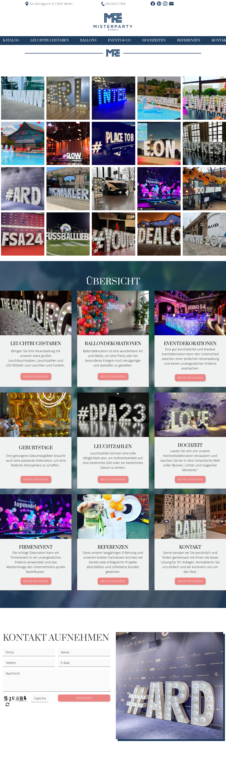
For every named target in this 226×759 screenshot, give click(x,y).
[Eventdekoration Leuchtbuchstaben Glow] (68, 143)
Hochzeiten (154, 40)
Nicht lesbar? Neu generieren (7, 704)
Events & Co (119, 40)
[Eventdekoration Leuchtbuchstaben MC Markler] (68, 188)
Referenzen (188, 40)
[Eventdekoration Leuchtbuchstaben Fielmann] (22, 98)
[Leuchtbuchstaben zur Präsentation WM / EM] (68, 234)
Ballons (88, 40)
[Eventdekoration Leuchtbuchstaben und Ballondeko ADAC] (204, 188)
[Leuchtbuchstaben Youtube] (113, 234)
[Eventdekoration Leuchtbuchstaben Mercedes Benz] (113, 188)
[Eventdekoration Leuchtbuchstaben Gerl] (68, 98)
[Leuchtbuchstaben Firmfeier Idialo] (159, 234)
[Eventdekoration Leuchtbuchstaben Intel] (113, 98)
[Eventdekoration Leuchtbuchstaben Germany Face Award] (159, 98)
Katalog (11, 40)
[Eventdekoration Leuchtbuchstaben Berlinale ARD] (22, 188)
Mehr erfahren (35, 376)
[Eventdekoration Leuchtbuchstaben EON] (159, 143)
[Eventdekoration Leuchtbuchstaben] (204, 98)
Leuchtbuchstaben (50, 40)
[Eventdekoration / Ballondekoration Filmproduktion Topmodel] (159, 188)
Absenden (84, 698)
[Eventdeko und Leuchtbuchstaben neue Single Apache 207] (204, 234)
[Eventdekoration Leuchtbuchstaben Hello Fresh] (204, 143)
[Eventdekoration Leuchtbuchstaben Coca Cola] (22, 143)
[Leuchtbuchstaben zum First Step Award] (22, 234)
